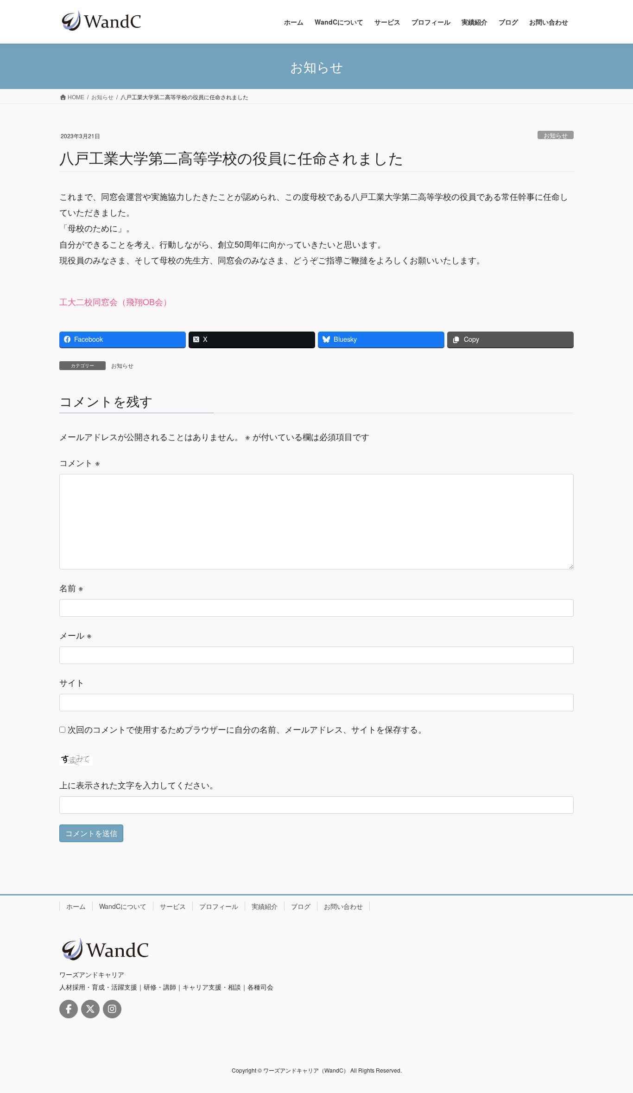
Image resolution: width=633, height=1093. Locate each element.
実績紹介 (265, 906)
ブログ (300, 906)
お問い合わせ (343, 906)
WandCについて (122, 906)
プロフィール (218, 906)
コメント (79, 462)
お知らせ (556, 135)
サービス (173, 906)
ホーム (76, 906)
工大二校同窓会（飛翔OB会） (115, 301)
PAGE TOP (609, 1051)
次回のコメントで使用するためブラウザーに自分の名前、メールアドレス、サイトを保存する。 (247, 729)
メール (75, 635)
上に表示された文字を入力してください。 (138, 785)
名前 (71, 588)
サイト (71, 682)
